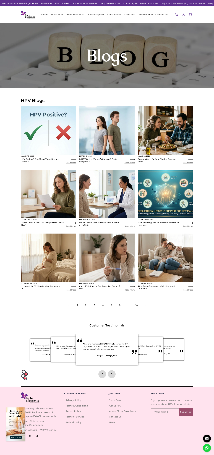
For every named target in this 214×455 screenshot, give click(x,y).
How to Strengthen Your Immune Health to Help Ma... (158, 223)
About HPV (115, 405)
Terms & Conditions (77, 405)
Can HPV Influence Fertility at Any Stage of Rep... (99, 287)
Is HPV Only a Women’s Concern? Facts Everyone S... (98, 160)
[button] (74, 14)
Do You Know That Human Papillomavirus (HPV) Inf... (99, 223)
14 (137, 305)
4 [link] (103, 305)
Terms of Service (75, 416)
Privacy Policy (73, 400)
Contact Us (115, 416)
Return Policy (73, 411)
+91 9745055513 (29, 429)
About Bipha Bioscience (122, 411)
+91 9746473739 (47, 429)
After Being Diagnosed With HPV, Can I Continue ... (156, 287)
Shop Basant (116, 400)
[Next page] (145, 305)
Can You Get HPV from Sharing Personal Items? (157, 160)
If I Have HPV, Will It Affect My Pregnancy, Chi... (40, 287)
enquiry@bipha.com (32, 421)
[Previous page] (68, 305)
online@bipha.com (32, 425)
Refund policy (73, 422)
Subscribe (185, 412)
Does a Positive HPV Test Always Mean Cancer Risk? (42, 223)
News (112, 422)
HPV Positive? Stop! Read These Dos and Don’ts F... (40, 160)
